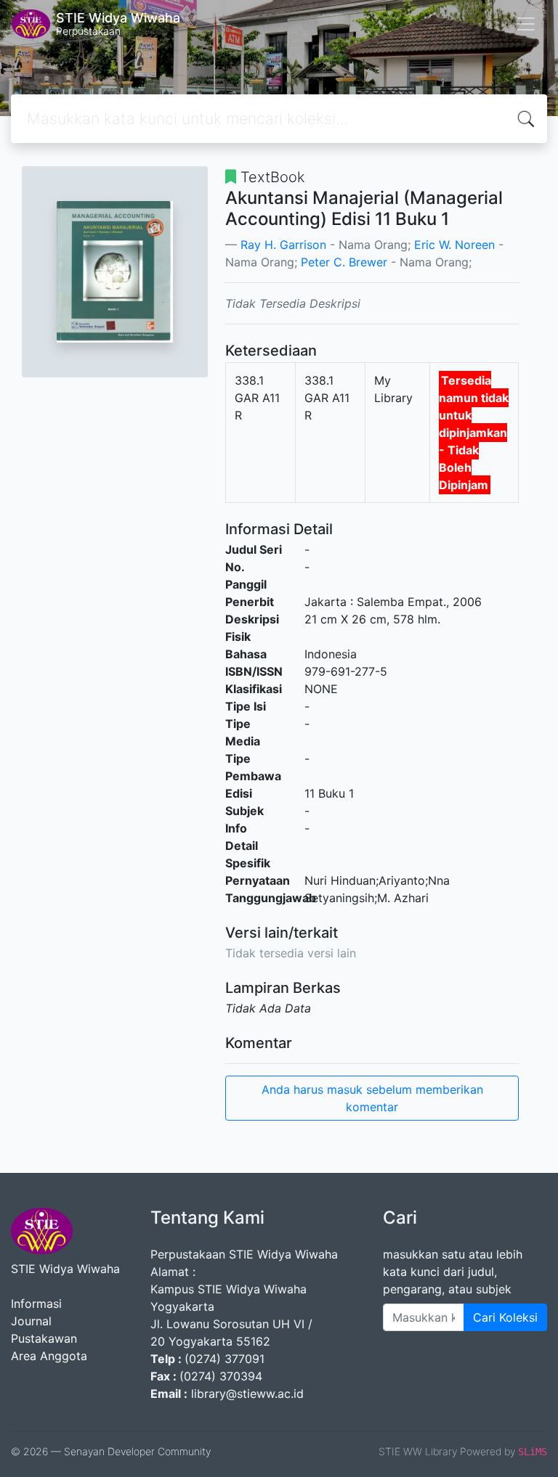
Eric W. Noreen (454, 244)
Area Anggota (49, 1356)
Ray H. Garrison (283, 244)
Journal (31, 1321)
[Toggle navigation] (526, 23)
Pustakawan (44, 1338)
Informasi (36, 1303)
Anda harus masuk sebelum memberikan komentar (372, 1098)
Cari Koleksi (505, 1317)
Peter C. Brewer (344, 262)
